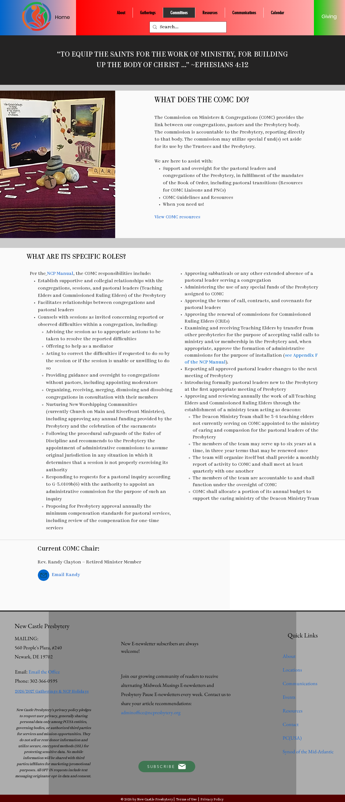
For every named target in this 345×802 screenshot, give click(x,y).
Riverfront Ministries (139, 412)
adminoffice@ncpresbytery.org (151, 712)
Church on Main (87, 412)
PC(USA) (292, 738)
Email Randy (66, 575)
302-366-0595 (44, 681)
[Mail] (44, 575)
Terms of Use (186, 799)
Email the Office (44, 671)
